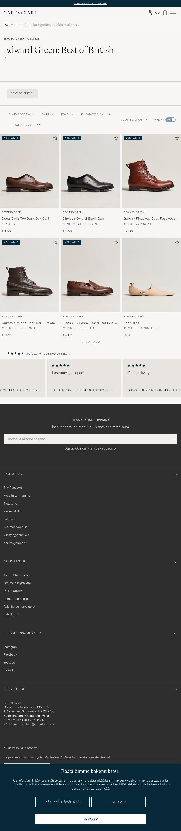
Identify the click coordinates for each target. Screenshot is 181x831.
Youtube (9, 662)
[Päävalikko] (173, 12)
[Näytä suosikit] (157, 13)
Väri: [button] (46, 114)
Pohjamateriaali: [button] (22, 125)
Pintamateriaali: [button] (94, 114)
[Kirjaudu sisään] (150, 12)
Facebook (10, 654)
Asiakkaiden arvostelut (19, 607)
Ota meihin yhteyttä (17, 583)
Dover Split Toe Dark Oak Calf (25, 218)
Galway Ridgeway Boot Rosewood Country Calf (150, 218)
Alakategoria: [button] (20, 114)
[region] (90, 378)
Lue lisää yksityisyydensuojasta (90, 448)
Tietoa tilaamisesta (17, 575)
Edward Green (14, 38)
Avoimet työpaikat (16, 527)
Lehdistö (10, 519)
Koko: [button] (65, 114)
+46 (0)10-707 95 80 (30, 720)
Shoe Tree (131, 323)
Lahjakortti (11, 614)
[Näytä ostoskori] (165, 12)
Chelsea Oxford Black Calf (83, 218)
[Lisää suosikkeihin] (54, 139)
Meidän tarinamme (17, 495)
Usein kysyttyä (13, 591)
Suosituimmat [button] (132, 119)
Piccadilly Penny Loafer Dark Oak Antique (89, 323)
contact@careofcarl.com (38, 724)
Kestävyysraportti (16, 543)
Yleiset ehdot (13, 511)
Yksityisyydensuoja (16, 535)
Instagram (11, 647)
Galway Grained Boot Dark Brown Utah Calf (28, 323)
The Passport (13, 487)
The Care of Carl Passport (90, 3)
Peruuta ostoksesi (16, 599)
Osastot (33, 38)
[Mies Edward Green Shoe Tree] (151, 275)
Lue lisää (103, 788)
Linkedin (9, 670)
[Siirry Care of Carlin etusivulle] (20, 13)
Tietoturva (11, 503)
